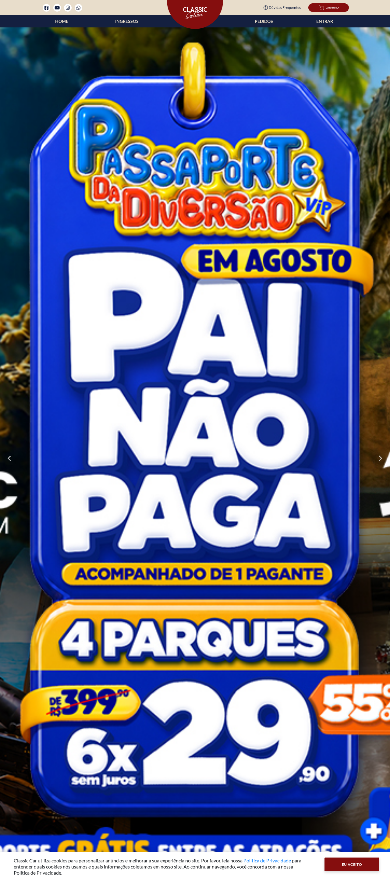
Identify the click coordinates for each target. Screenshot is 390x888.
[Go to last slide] (10, 458)
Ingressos (127, 21)
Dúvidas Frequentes (285, 7)
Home (61, 21)
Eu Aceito (352, 864)
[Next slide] (380, 458)
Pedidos (264, 21)
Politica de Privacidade (267, 860)
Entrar (324, 21)
